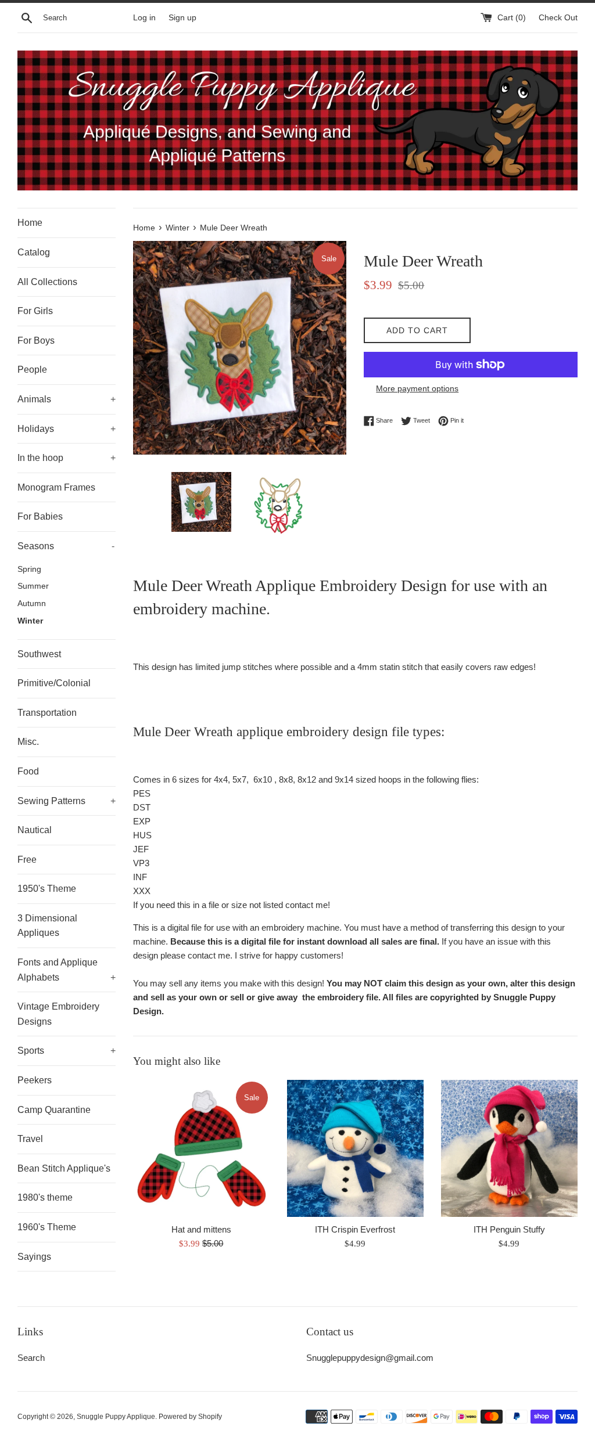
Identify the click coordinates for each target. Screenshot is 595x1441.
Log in (144, 17)
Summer (33, 586)
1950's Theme (46, 889)
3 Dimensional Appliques (47, 925)
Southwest (39, 654)
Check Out (558, 17)
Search (31, 1358)
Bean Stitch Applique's (63, 1168)
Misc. (28, 742)
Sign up (182, 17)
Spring (29, 569)
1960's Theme (46, 1227)
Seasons (65, 546)
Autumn (31, 603)
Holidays (66, 429)
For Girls (35, 311)
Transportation (47, 713)
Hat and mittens (201, 1229)
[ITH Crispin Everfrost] (355, 1148)
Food (28, 771)
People (32, 369)
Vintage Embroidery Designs (58, 1014)
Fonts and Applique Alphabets (66, 969)
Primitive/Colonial (54, 683)
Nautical (34, 830)
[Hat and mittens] (201, 1148)
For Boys (36, 340)
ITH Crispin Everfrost (355, 1229)
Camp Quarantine (54, 1110)
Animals (66, 399)
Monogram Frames (56, 487)
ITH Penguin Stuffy (509, 1229)
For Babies (40, 516)
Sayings (34, 1257)
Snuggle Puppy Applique (116, 1417)
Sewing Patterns (66, 801)
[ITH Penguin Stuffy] (509, 1148)
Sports (66, 1050)
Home (29, 223)
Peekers (34, 1080)
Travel (30, 1139)
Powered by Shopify (190, 1417)
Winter (30, 621)
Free (27, 859)
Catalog (33, 252)
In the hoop (66, 458)
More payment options (417, 388)
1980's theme (45, 1197)
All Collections (47, 282)
